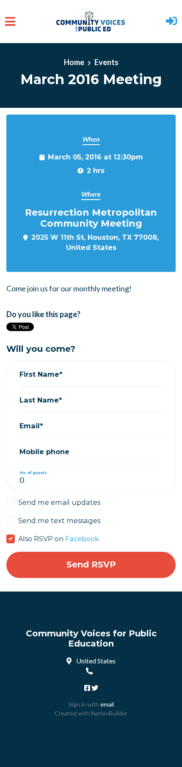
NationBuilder (109, 713)
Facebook (82, 538)
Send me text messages (59, 520)
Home (74, 62)
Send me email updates (59, 502)
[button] (171, 22)
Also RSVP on (58, 538)
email (107, 704)
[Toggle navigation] (10, 21)
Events (106, 62)
